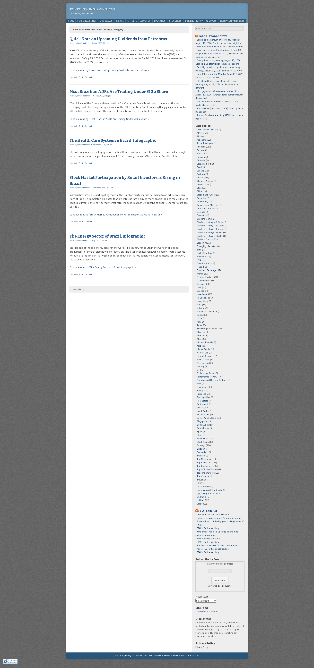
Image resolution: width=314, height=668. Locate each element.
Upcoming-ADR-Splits (207, 493)
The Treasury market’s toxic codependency (218, 545)
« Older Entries (79, 289)
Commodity (202, 201)
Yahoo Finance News (212, 36)
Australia (201, 146)
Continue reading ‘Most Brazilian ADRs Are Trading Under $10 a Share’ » (110, 118)
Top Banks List (204, 462)
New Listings (203, 359)
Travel (200, 479)
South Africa (203, 424)
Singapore (202, 421)
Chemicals (202, 184)
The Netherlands (205, 459)
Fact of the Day (204, 253)
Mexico (200, 335)
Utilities (200, 500)
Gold (199, 287)
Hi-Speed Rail (203, 297)
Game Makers (204, 280)
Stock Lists (175, 20)
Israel (199, 318)
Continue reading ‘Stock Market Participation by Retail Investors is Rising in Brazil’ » (116, 214)
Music (199, 345)
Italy (199, 321)
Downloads (106, 20)
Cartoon (201, 174)
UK (198, 483)
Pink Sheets (203, 386)
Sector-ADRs (203, 414)
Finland (200, 266)
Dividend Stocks (205, 239)
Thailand (201, 455)
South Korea (203, 428)
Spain (199, 431)
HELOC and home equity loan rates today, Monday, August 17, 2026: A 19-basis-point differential (216, 84)
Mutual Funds (203, 349)
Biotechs (201, 160)
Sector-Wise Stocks (206, 417)
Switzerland (202, 452)
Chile (199, 187)
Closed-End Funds (206, 194)
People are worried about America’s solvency (219, 517)
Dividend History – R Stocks (210, 229)
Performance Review (207, 376)
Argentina (201, 139)
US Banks (201, 496)
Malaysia (201, 332)
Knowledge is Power (207, 328)
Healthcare (202, 294)
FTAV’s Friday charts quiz (209, 538)
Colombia (201, 198)
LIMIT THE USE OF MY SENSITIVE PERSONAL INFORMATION (171, 655)
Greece (200, 290)
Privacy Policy (201, 647)
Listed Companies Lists (232, 20)
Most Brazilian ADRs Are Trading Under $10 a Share (119, 91)
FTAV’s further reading (208, 528)
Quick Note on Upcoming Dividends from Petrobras (118, 39)
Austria (200, 150)
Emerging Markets (206, 246)
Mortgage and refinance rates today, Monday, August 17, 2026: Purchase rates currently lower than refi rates (219, 95)
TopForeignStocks (206, 472)
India (199, 304)
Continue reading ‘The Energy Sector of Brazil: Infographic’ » (103, 267)
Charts (200, 177)
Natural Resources (206, 356)
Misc (199, 338)
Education (160, 20)
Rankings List (203, 397)
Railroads (201, 393)
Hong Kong (202, 301)
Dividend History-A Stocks (210, 232)
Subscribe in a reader (207, 611)
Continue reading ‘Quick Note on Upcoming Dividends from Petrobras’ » (109, 70)
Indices (120, 20)
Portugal (201, 390)
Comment (88, 77)
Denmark (201, 215)
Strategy (201, 445)
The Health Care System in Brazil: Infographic (113, 140)
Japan (199, 325)
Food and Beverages (207, 270)
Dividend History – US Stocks (201, 20)
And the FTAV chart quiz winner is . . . (215, 514)
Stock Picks (202, 438)
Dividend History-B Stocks (210, 235)
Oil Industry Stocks (206, 373)
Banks (200, 153)
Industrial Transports (207, 311)
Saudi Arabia (203, 411)
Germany (201, 284)
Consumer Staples (206, 208)
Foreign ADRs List (86, 20)
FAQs (199, 259)
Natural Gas (202, 352)
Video (200, 503)
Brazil (81, 77)
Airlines (200, 136)
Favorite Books (204, 263)
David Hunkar (82, 43)
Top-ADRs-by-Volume (207, 469)
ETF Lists (132, 20)
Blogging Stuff (204, 163)
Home (71, 20)
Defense (201, 211)
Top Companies (204, 465)
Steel (199, 435)
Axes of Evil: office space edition (213, 548)
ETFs (199, 249)
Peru (199, 383)
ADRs (199, 132)
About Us (145, 20)
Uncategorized (204, 486)
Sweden (201, 448)
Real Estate (202, 400)
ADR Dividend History (207, 129)
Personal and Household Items (212, 380)
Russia (200, 407)
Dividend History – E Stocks (210, 225)
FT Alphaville (208, 510)
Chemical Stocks (205, 181)
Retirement (202, 404)
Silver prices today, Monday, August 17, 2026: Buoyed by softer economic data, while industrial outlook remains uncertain (219, 53)
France (200, 273)
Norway (200, 366)
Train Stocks (203, 476)
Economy (201, 242)
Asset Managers (205, 143)
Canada (200, 170)
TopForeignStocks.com (92, 9)
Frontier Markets (205, 277)
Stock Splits (203, 441)
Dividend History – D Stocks (210, 222)
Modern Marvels (205, 342)
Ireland (200, 314)
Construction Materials (208, 205)
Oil (198, 369)
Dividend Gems (204, 218)
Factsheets (202, 256)
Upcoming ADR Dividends (209, 489)
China (199, 191)
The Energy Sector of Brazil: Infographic (108, 236)
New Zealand (203, 362)
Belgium (201, 156)
